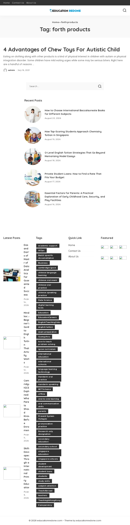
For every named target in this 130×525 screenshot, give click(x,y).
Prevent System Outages (46, 417)
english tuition (45, 327)
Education (43, 312)
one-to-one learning (48, 399)
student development (45, 465)
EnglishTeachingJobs (49, 322)
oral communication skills (48, 405)
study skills (44, 481)
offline (41, 394)
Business (43, 263)
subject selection (47, 486)
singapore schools (48, 459)
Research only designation (45, 432)
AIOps (41, 250)
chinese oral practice (44, 286)
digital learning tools (46, 306)
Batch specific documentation (46, 256)
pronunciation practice (45, 425)
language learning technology (47, 370)
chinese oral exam (47, 280)
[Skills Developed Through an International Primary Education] (11, 473)
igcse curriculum (47, 349)
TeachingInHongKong (49, 500)
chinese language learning (47, 274)
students (42, 476)
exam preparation (47, 332)
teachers (42, 495)
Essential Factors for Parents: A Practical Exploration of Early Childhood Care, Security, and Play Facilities (75, 197)
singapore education (43, 452)
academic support (47, 245)
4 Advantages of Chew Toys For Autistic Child (61, 49)
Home (55, 22)
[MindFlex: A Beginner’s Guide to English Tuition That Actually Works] (11, 342)
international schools (44, 363)
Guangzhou (44, 336)
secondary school (47, 446)
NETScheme (44, 389)
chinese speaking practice (47, 294)
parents (42, 411)
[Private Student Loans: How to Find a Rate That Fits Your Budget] (32, 177)
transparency (45, 505)
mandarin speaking (48, 384)
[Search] (125, 10)
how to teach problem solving (46, 343)
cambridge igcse (47, 267)
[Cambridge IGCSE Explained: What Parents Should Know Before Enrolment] (11, 410)
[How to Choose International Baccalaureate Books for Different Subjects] (32, 114)
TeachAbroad (45, 490)
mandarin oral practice (45, 378)
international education (44, 355)
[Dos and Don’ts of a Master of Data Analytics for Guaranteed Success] (11, 275)
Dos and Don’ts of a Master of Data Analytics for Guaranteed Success (27, 269)
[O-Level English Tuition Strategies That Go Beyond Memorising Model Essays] (32, 156)
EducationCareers (47, 317)
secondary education (43, 440)
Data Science (45, 300)
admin (11, 70)
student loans (45, 471)
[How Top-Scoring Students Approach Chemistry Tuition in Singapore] (32, 135)
